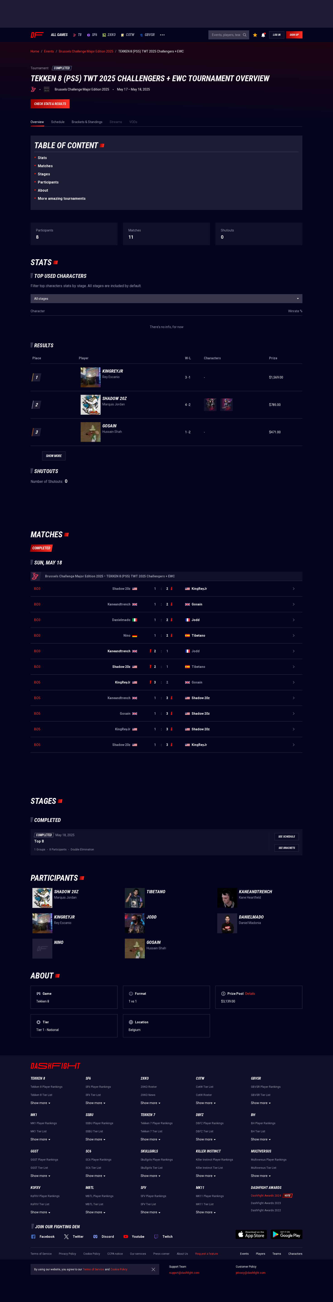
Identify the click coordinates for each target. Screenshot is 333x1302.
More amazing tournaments (62, 198)
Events (244, 1253)
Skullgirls (149, 1151)
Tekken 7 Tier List (151, 1131)
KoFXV (35, 1187)
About (43, 190)
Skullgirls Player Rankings (157, 1159)
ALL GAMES (59, 35)
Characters (295, 1253)
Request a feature (206, 1253)
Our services (138, 1253)
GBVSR (150, 35)
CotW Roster (204, 1095)
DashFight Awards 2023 (266, 1203)
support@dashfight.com (184, 1272)
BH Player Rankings (263, 1123)
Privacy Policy (67, 1253)
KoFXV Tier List (40, 1204)
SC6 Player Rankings (98, 1159)
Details (250, 993)
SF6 (94, 35)
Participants (48, 182)
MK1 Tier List (39, 1131)
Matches (45, 166)
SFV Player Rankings (153, 1196)
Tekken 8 (38, 1078)
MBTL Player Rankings (99, 1196)
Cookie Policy (91, 1253)
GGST (34, 1151)
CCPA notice (115, 1253)
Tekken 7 (148, 1115)
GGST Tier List (39, 1167)
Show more (39, 1103)
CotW (130, 35)
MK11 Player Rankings (210, 1196)
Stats (42, 158)
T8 (80, 35)
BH (253, 1115)
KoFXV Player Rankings (45, 1196)
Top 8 (39, 841)
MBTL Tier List (94, 1204)
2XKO (112, 35)
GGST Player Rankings (44, 1159)
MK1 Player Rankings (44, 1123)
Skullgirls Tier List (152, 1167)
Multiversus (261, 1151)
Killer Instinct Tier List (209, 1167)
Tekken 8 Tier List (41, 1095)
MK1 (34, 1115)
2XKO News (148, 1095)
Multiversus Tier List (263, 1167)
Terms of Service (41, 1253)
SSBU (89, 1115)
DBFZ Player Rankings (210, 1123)
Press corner (161, 1253)
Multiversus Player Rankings (269, 1159)
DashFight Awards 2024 (266, 1195)
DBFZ (199, 1115)
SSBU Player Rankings (99, 1123)
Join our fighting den (57, 1226)
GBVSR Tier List (260, 1095)
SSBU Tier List (94, 1131)
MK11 (200, 1187)
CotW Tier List (204, 1086)
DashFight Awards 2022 (266, 1210)
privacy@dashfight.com (250, 1272)
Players (260, 1253)
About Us (182, 1253)
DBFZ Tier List (204, 1131)
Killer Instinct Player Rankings (214, 1159)
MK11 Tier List (205, 1204)
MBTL (90, 1187)
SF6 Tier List (93, 1095)
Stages (44, 174)
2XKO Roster (149, 1086)
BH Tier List (258, 1131)
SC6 (88, 1151)
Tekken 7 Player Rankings (157, 1123)
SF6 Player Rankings (98, 1086)
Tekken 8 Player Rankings (47, 1086)
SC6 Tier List (93, 1167)
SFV (143, 1187)
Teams (277, 1253)
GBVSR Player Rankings (266, 1086)
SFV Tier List (148, 1204)
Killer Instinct (208, 1151)
